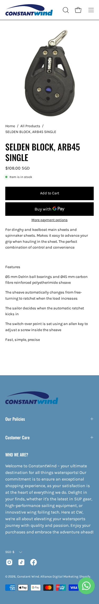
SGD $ (10, 552)
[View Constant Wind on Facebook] (33, 562)
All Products (30, 126)
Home (10, 126)
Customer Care (17, 437)
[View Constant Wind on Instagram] (9, 562)
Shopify (84, 576)
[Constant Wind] (29, 10)
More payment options (49, 220)
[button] (65, 10)
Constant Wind (28, 576)
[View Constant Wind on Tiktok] (21, 562)
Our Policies (15, 419)
